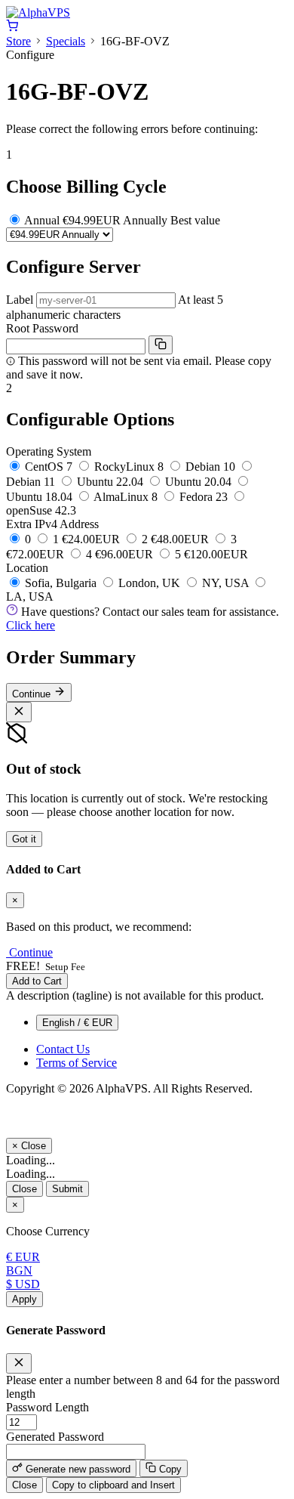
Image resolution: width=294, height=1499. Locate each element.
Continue (33, 694)
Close (24, 1189)
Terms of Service (76, 1062)
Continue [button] (31, 952)
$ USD (23, 1284)
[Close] (19, 712)
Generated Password (55, 1436)
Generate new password (76, 1469)
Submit (67, 1189)
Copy (169, 1469)
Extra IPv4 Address (52, 524)
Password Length (47, 1407)
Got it (24, 839)
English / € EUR (77, 1022)
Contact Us (63, 1049)
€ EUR (23, 1256)
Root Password (42, 328)
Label (19, 299)
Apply (24, 1299)
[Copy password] (161, 344)
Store (18, 41)
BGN (19, 1270)
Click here (30, 625)
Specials (65, 41)
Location (27, 567)
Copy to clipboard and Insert (113, 1485)
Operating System (48, 451)
